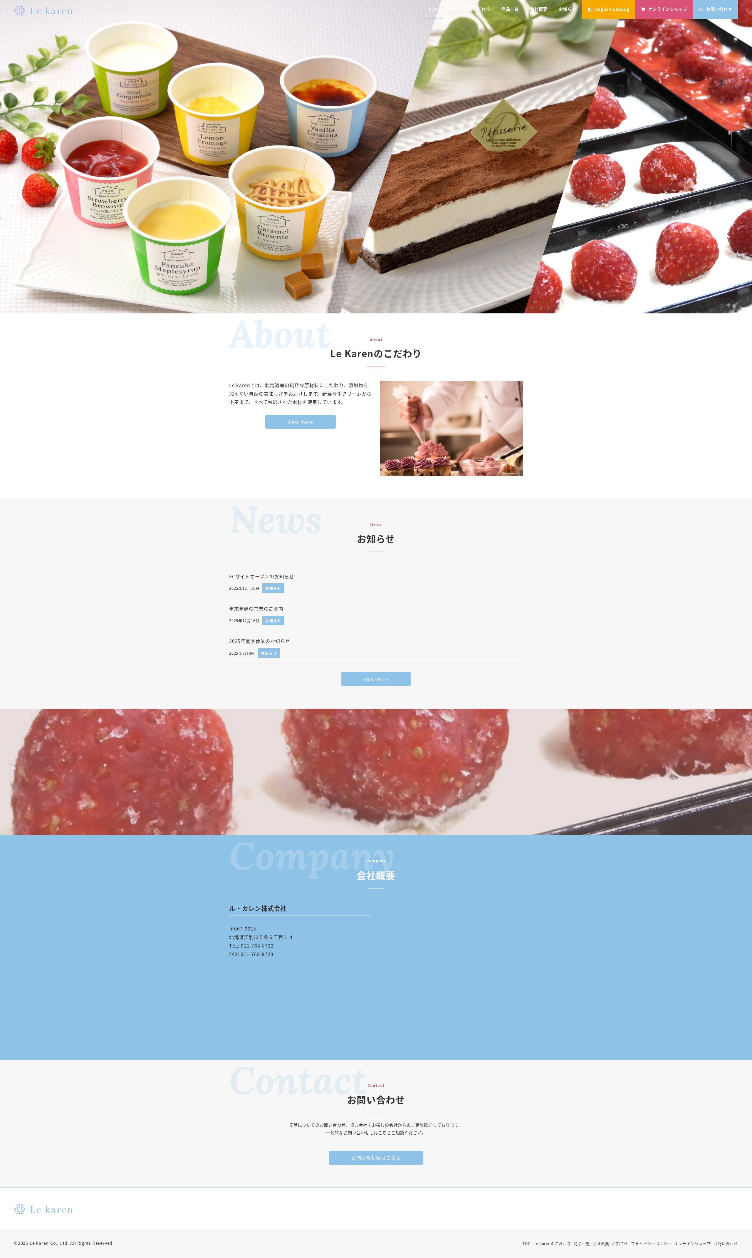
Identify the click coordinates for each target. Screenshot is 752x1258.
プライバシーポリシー (651, 1243)
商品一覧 (582, 1243)
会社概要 (601, 1243)
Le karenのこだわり (552, 1243)
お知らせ (620, 1243)
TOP (526, 1243)
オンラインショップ (692, 1243)
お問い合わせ (726, 1243)
